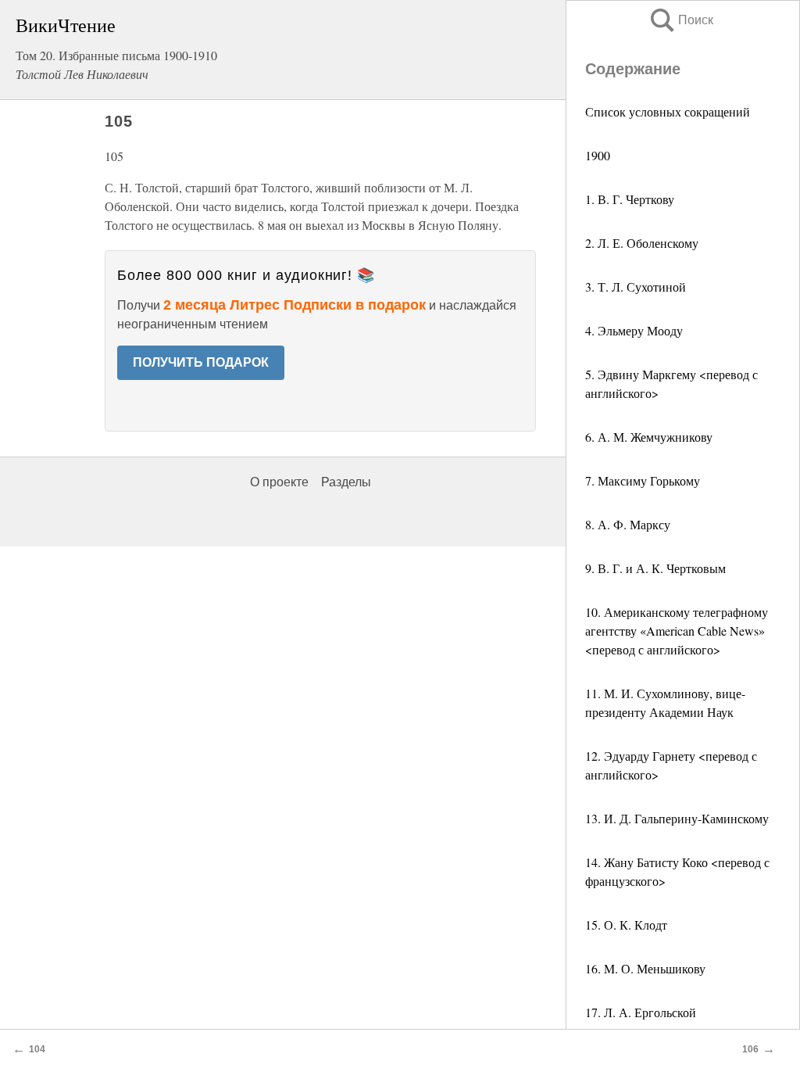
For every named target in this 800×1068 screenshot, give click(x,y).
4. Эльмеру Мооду (634, 330)
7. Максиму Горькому (642, 480)
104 (37, 1049)
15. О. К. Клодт (626, 924)
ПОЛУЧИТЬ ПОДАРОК (201, 362)
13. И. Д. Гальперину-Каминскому (677, 818)
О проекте (279, 482)
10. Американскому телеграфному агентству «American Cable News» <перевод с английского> (676, 631)
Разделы (346, 482)
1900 (597, 155)
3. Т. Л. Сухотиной (635, 286)
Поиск (680, 20)
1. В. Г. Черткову (629, 199)
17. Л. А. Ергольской (640, 1012)
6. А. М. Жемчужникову (648, 436)
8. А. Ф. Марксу (627, 524)
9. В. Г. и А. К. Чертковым (655, 568)
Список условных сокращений (667, 111)
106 (750, 1049)
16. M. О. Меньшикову (645, 968)
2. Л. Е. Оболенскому (641, 243)
